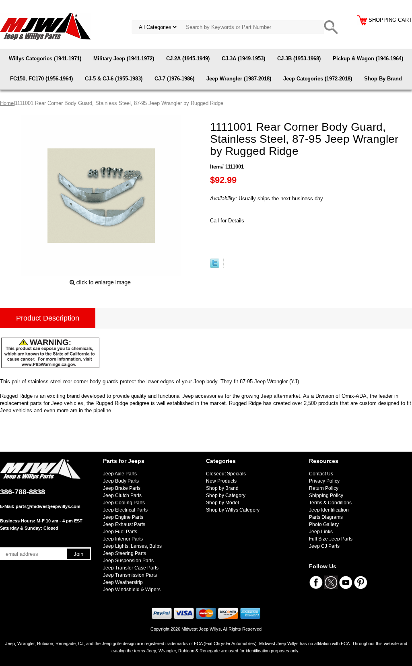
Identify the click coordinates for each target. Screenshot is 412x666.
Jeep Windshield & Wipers (132, 589)
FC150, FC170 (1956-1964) (41, 79)
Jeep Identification (329, 510)
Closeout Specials (226, 474)
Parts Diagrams (326, 517)
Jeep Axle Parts (120, 474)
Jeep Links (321, 531)
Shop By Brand (383, 79)
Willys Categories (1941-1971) (45, 59)
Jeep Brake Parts (121, 488)
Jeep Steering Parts (124, 553)
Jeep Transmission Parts (130, 575)
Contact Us (321, 474)
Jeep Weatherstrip (123, 582)
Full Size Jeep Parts (330, 539)
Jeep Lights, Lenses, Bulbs (132, 546)
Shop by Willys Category (233, 510)
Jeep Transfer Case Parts (131, 568)
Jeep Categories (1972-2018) (317, 79)
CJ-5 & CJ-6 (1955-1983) (113, 79)
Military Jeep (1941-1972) (123, 59)
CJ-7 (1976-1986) (174, 79)
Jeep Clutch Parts (122, 495)
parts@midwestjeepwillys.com (48, 506)
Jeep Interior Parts (123, 539)
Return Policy (323, 488)
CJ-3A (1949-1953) (243, 59)
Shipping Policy (326, 495)
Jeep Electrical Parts (125, 510)
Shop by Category (225, 495)
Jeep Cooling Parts (124, 503)
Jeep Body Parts (121, 481)
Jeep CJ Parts (324, 546)
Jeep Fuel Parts (120, 531)
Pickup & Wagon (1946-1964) (368, 59)
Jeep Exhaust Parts (124, 524)
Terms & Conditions (330, 503)
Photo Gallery (324, 524)
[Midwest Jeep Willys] (45, 26)
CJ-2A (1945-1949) (188, 59)
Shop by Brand (222, 488)
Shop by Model (222, 503)
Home (7, 103)
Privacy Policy (324, 481)
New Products (221, 481)
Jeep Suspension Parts (128, 560)
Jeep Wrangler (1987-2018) (238, 79)
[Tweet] (214, 266)
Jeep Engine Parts (123, 517)
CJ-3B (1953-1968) (299, 59)
